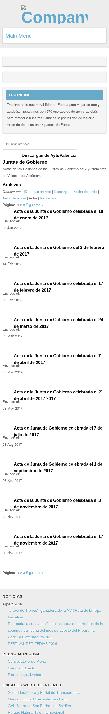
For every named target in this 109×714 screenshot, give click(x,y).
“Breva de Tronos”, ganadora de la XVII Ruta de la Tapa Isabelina (54, 613)
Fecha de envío (85, 191)
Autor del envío (14, 198)
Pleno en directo (21, 668)
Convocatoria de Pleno (27, 661)
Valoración (48, 198)
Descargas (62, 191)
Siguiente (33, 204)
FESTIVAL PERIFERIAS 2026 (32, 643)
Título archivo (40, 191)
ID (25, 191)
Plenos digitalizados (24, 675)
